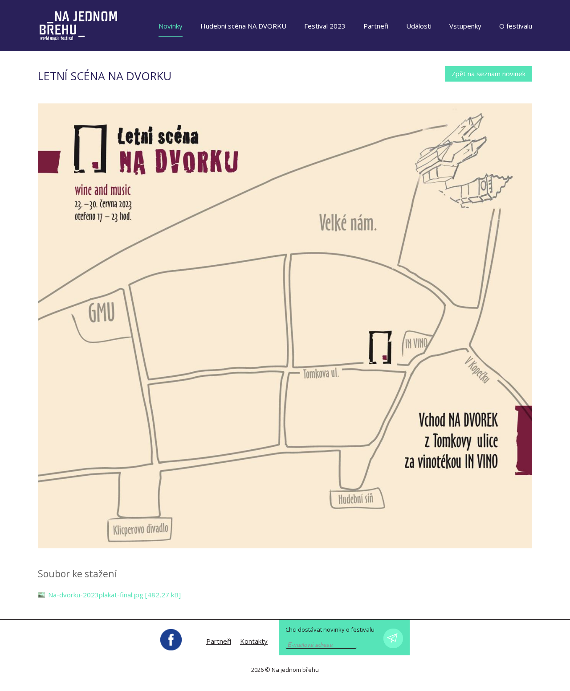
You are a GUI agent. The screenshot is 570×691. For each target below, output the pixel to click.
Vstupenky (465, 25)
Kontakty (254, 641)
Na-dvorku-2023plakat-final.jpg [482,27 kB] (114, 594)
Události (419, 25)
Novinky (171, 25)
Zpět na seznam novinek (488, 73)
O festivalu (515, 25)
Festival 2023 (325, 25)
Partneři (375, 25)
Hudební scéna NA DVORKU (243, 25)
